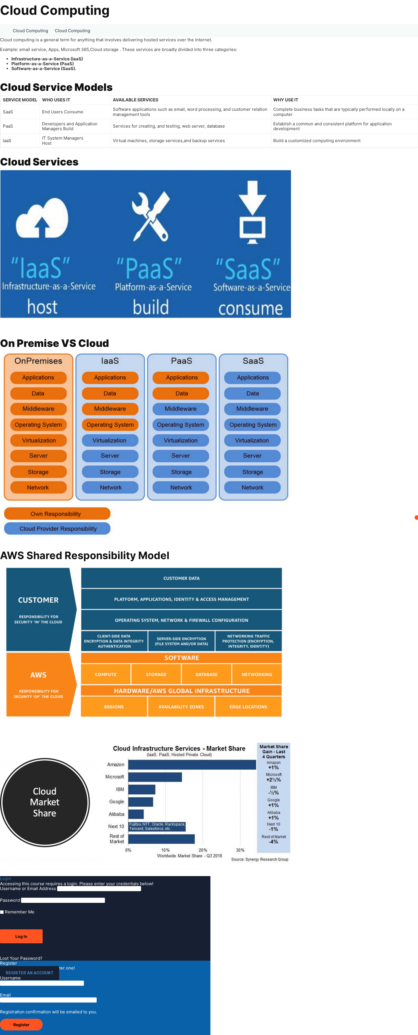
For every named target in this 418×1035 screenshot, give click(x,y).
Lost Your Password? (21, 958)
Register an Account (29, 973)
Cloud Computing (30, 30)
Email (5, 995)
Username (10, 978)
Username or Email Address (28, 888)
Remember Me (19, 911)
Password (10, 900)
